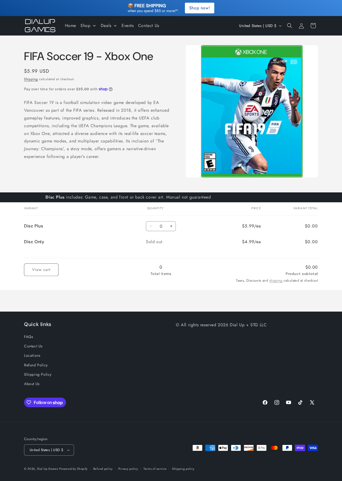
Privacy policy (128, 469)
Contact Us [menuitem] (148, 25)
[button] (290, 26)
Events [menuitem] (128, 25)
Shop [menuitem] (85, 25)
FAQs (28, 336)
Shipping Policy (38, 374)
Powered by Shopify (73, 469)
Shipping (31, 79)
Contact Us (33, 346)
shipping (275, 280)
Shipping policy (183, 469)
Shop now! (199, 8)
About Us (32, 383)
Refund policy (103, 469)
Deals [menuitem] (106, 25)
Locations (32, 355)
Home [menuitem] (70, 25)
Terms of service (154, 469)
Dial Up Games (47, 469)
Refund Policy (36, 365)
